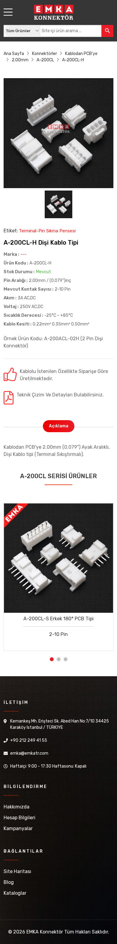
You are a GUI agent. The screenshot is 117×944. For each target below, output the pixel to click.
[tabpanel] (58, 572)
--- (23, 254)
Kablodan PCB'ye (81, 53)
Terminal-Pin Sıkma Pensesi (47, 231)
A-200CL (45, 60)
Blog (9, 882)
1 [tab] (52, 659)
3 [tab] (66, 659)
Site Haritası (17, 871)
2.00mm (20, 60)
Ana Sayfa (14, 53)
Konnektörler (44, 53)
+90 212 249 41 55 (28, 740)
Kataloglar (15, 893)
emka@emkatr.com (29, 753)
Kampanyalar (18, 828)
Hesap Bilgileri (19, 817)
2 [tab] (59, 659)
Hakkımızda (16, 807)
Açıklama (58, 426)
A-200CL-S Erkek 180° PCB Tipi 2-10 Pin (58, 626)
